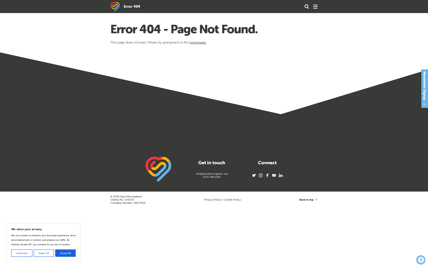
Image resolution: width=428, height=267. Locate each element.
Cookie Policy (232, 199)
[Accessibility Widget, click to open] (420, 259)
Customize (22, 253)
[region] (43, 242)
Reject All (44, 253)
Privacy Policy (212, 199)
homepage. (198, 42)
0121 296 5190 (211, 177)
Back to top (306, 199)
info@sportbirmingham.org (212, 173)
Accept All (65, 253)
